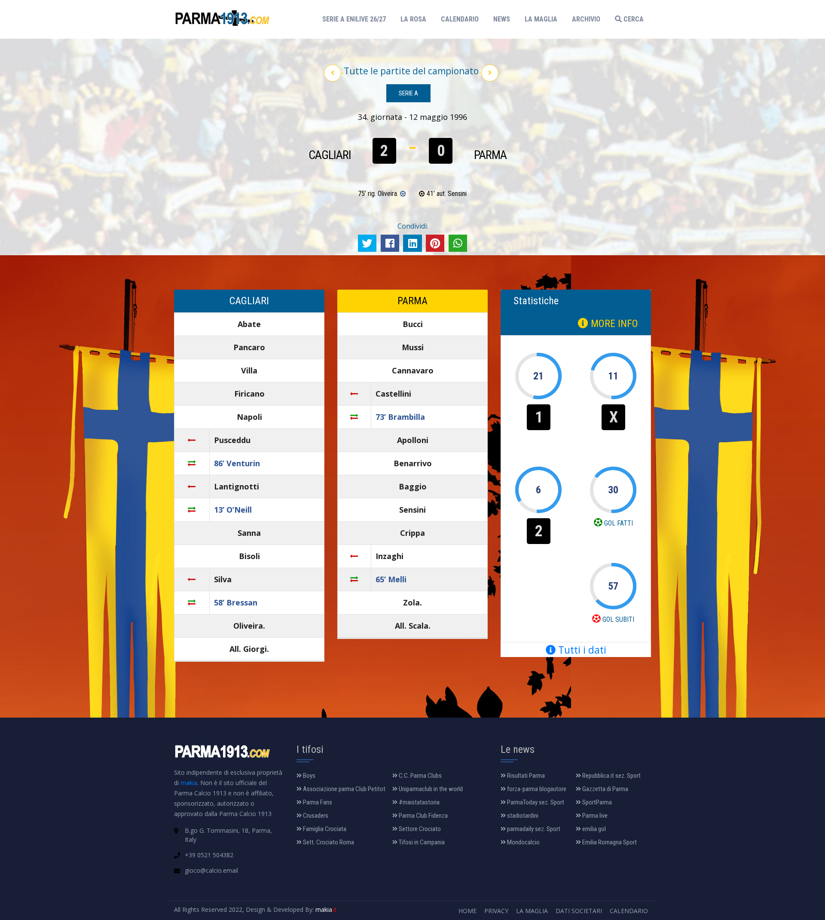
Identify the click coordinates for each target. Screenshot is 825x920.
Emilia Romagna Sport (609, 842)
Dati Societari (579, 911)
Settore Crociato (419, 829)
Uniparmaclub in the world (430, 789)
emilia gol (593, 829)
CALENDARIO (460, 19)
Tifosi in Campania (421, 842)
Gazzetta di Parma (604, 789)
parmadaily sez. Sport (533, 829)
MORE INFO (613, 324)
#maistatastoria (418, 802)
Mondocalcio (523, 842)
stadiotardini (522, 815)
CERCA (633, 19)
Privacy (496, 911)
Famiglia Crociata (324, 829)
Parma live (594, 815)
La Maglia (532, 911)
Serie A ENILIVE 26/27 (356, 19)
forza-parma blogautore (536, 789)
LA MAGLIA (541, 19)
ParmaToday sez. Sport (535, 802)
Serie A (408, 93)
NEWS (501, 19)
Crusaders (315, 815)
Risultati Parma (525, 775)
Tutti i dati (581, 650)
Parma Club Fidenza (422, 815)
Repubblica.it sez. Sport (611, 775)
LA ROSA (413, 19)
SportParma (596, 802)
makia (188, 783)
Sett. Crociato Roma (328, 842)
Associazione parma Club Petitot (343, 789)
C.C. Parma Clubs (419, 775)
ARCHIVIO (586, 19)
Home (467, 911)
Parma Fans (317, 802)
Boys (308, 775)
